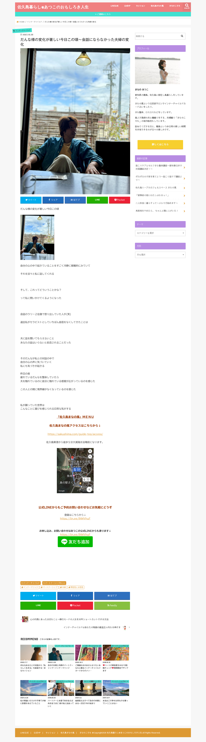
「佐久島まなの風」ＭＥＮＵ (75, 417)
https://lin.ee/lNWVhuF (75, 518)
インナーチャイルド (31, 583)
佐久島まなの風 (157, 6)
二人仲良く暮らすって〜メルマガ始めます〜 (157, 203)
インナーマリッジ (31, 587)
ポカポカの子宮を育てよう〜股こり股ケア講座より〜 (159, 178)
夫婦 (64, 587)
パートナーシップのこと (55, 583)
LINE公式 (114, 6)
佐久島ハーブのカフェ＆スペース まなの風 (156, 187)
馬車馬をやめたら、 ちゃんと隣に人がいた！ (157, 210)
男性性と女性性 (77, 587)
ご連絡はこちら (104, 14)
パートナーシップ (50, 587)
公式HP (127, 6)
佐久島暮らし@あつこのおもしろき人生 (53, 7)
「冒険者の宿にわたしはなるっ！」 (152, 195)
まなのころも (174, 6)
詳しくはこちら (160, 144)
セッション (140, 6)
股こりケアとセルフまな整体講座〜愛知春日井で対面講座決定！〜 (159, 167)
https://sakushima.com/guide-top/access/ (75, 434)
